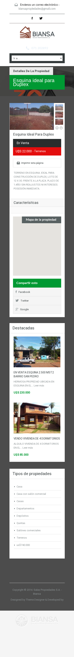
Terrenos (22, 537)
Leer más (39, 385)
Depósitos (23, 515)
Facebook (24, 292)
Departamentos (25, 508)
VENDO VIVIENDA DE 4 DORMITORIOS (37, 438)
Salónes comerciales (29, 530)
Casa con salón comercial (31, 493)
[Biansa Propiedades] (37, 32)
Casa (19, 486)
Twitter (25, 300)
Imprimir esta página (32, 163)
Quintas (21, 523)
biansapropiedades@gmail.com (37, 8)
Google (24, 309)
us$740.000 (23, 545)
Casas (20, 501)
